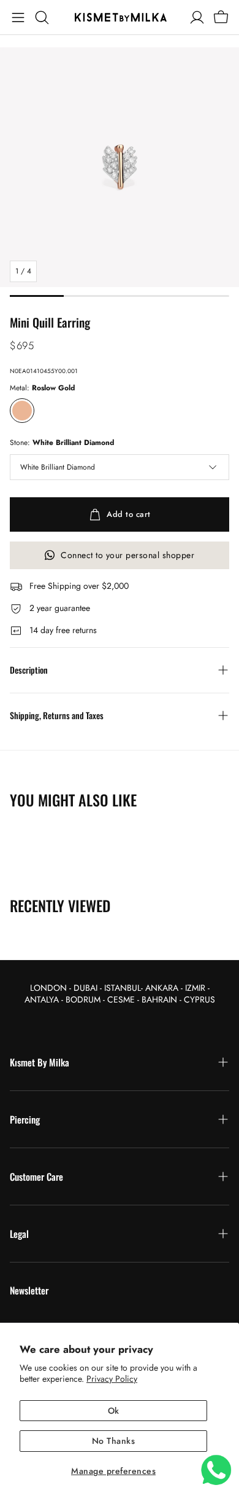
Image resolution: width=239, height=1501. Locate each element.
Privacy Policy (111, 1379)
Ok (114, 1410)
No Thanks (113, 1441)
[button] (18, 17)
